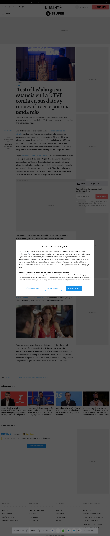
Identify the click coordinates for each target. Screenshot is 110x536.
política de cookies (72, 264)
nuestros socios (50, 251)
